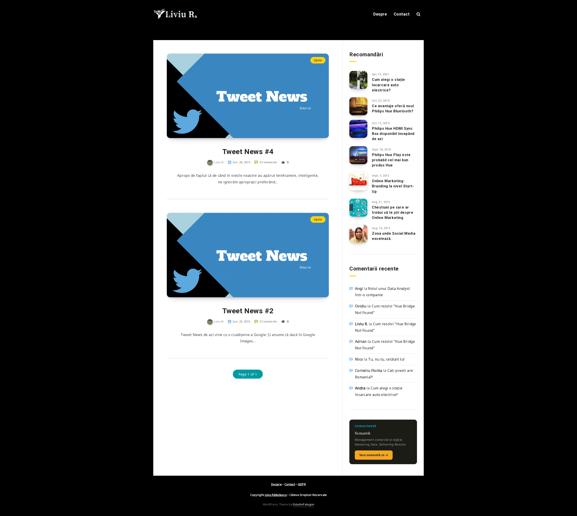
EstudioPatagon (303, 504)
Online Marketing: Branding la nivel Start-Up (393, 186)
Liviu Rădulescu (276, 495)
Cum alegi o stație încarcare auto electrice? (388, 84)
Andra (360, 388)
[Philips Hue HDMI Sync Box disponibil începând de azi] (358, 129)
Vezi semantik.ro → (373, 455)
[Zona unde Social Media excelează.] (358, 234)
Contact (402, 14)
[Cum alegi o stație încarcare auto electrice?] (358, 80)
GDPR (302, 484)
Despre (380, 14)
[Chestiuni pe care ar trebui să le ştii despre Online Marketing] (358, 208)
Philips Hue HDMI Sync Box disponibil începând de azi (393, 133)
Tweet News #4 (248, 151)
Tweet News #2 (248, 311)
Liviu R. (361, 323)
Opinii (318, 60)
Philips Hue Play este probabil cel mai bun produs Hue (391, 160)
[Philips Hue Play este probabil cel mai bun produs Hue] (358, 155)
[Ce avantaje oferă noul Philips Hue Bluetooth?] (358, 106)
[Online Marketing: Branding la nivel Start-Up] (358, 181)
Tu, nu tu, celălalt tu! (386, 359)
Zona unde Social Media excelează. (393, 236)
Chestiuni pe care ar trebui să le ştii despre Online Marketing (392, 212)
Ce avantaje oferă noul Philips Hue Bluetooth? (393, 108)
